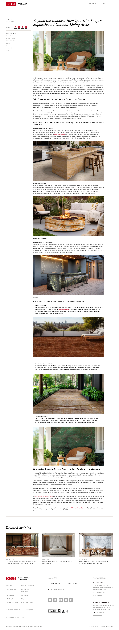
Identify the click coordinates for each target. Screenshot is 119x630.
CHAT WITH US (72, 584)
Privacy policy (93, 626)
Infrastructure (10, 38)
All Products (10, 595)
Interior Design (10, 40)
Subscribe (29, 610)
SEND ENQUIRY (92, 4)
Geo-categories (11, 589)
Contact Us (25, 595)
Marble (8, 43)
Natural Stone (10, 48)
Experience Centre (12, 603)
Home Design (10, 36)
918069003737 (100, 612)
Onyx (7, 50)
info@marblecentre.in (57, 589)
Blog (22, 599)
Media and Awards (27, 603)
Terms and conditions (106, 626)
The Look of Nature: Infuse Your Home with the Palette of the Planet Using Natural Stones (21, 562)
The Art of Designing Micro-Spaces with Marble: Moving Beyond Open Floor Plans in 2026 (94, 562)
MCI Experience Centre (77, 508)
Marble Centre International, (44, 496)
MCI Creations (10, 599)
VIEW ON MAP (97, 595)
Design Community (27, 585)
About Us (9, 585)
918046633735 (100, 592)
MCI (7, 45)
